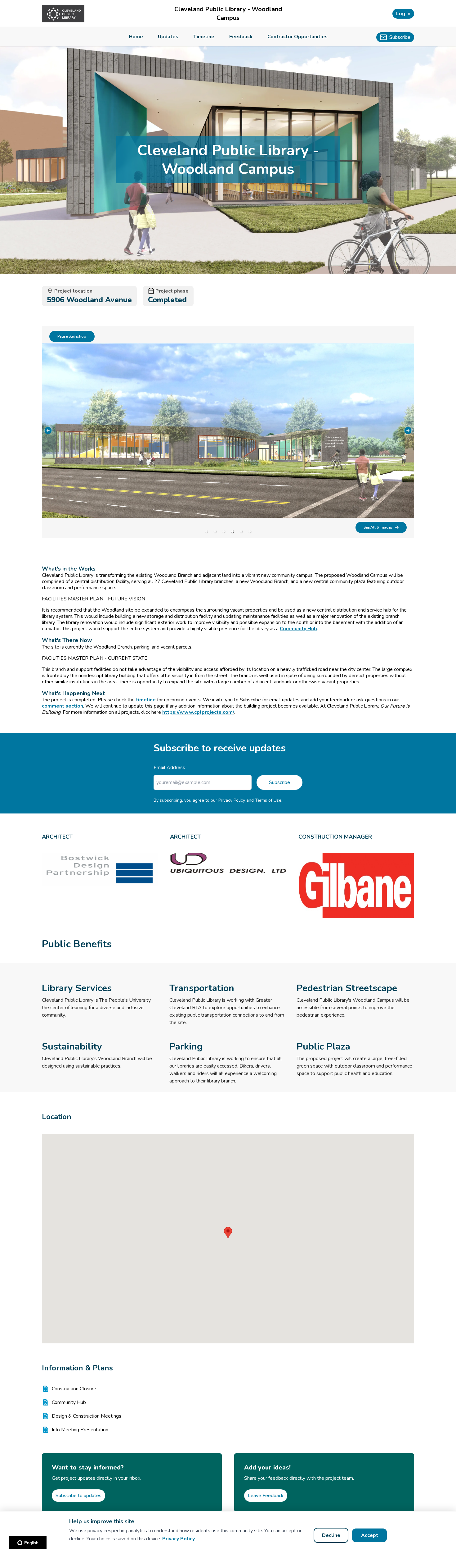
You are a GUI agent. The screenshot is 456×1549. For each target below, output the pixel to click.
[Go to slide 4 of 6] (232, 531)
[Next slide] (408, 430)
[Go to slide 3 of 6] (223, 531)
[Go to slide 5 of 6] (241, 531)
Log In (403, 13)
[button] (228, 1232)
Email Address (169, 767)
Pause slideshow (72, 336)
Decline (331, 1535)
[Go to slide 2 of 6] (215, 531)
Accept (369, 1535)
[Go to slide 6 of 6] (249, 531)
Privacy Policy (178, 1538)
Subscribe (279, 782)
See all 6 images (378, 527)
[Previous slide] (48, 430)
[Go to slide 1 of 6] (206, 531)
